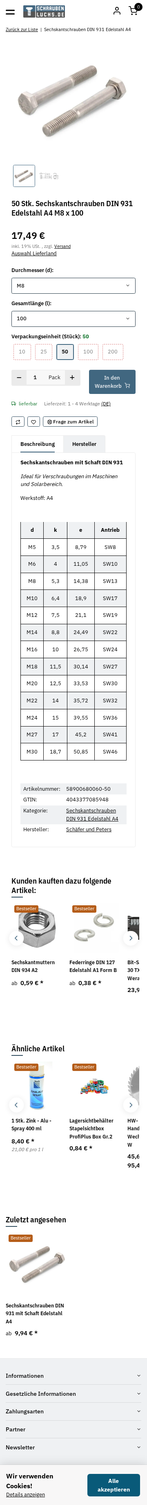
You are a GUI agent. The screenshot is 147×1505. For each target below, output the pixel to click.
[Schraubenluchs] (44, 11)
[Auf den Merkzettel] (33, 421)
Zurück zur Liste (22, 29)
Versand (62, 246)
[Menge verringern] (19, 377)
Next (130, 938)
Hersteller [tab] (84, 444)
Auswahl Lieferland (34, 253)
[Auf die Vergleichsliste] (17, 421)
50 (68, 351)
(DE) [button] (106, 403)
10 (25, 351)
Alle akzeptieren (114, 1485)
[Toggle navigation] (10, 11)
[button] (133, 11)
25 (46, 351)
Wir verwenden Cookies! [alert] (29, 1481)
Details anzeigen (25, 1494)
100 (90, 351)
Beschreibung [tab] (37, 444)
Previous (16, 938)
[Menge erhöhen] (72, 377)
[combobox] (73, 286)
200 (115, 351)
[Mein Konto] (117, 11)
